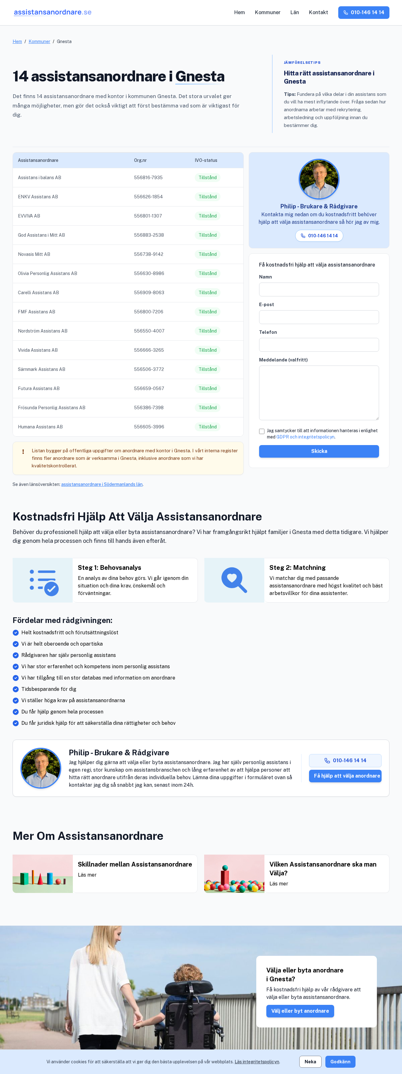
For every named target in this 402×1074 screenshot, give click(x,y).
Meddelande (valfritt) (283, 359)
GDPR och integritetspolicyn (305, 436)
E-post (266, 304)
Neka (310, 1061)
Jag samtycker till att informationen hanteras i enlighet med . (322, 433)
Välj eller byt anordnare (300, 1011)
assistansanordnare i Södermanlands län (102, 484)
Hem (239, 12)
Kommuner (267, 12)
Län (295, 12)
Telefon (268, 332)
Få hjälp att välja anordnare (347, 776)
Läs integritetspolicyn (257, 1061)
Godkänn (340, 1061)
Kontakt (318, 12)
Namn (265, 276)
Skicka (319, 451)
